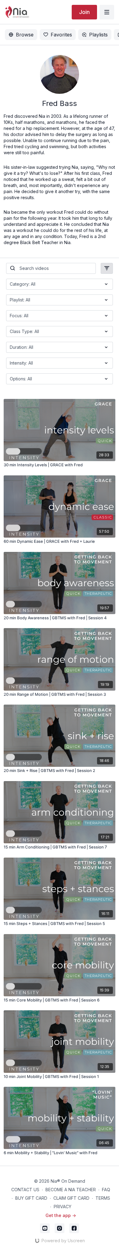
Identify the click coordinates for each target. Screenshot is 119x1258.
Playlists (98, 35)
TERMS (103, 1198)
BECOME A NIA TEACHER (70, 1189)
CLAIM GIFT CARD (71, 1198)
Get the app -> (60, 1215)
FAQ (106, 1189)
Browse (25, 35)
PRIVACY (62, 1206)
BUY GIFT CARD (31, 1198)
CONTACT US (25, 1189)
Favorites (61, 35)
